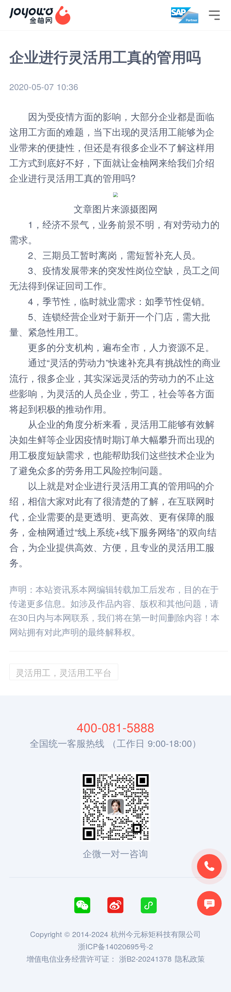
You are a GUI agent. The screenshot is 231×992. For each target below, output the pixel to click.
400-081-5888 (115, 727)
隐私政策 (190, 958)
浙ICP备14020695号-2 (115, 946)
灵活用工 (65, 177)
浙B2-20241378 (145, 958)
